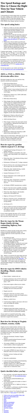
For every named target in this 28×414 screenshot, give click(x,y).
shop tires (21, 258)
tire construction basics (20, 376)
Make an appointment (9, 402)
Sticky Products (7, 406)
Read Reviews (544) (9, 403)
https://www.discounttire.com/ (11, 396)
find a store (13, 392)
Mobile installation (8, 405)
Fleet (5, 399)
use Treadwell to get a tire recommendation (13, 69)
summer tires (19, 64)
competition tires (5, 65)
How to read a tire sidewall (10, 39)
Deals (5, 400)
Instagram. (6, 412)
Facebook (6, 410)
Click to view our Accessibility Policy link (14, 395)
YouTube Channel (8, 407)
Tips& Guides (7, 398)
